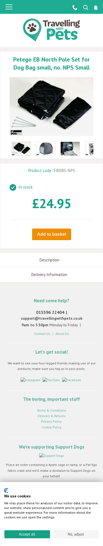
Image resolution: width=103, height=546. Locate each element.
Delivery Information (49, 274)
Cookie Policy (51, 427)
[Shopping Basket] (93, 7)
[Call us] (72, 7)
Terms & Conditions (51, 410)
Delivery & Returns (52, 416)
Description (49, 260)
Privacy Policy (51, 421)
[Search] (83, 7)
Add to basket (51, 234)
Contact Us (42, 334)
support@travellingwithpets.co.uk (51, 318)
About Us (62, 334)
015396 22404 (50, 312)
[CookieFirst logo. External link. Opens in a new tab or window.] (6, 490)
